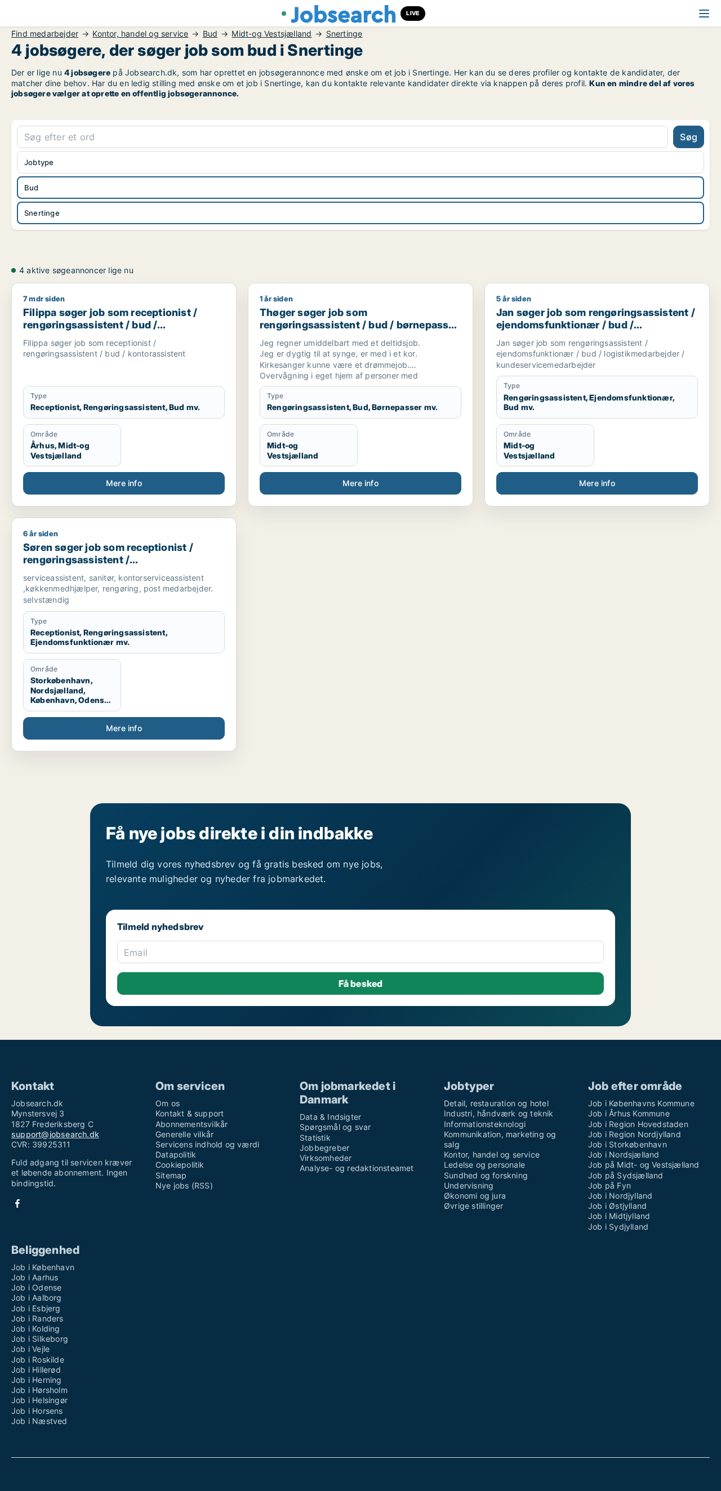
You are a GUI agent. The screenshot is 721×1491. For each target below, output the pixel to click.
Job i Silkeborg (39, 1338)
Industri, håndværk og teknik (499, 1113)
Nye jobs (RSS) (184, 1185)
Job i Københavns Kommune (641, 1103)
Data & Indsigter (330, 1116)
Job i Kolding (35, 1328)
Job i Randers (37, 1318)
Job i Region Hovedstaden (638, 1124)
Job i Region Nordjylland (634, 1134)
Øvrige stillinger (473, 1205)
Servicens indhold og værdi (207, 1144)
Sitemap (170, 1175)
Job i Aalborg (36, 1297)
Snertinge (344, 33)
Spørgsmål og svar (335, 1127)
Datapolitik (175, 1154)
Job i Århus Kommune (629, 1113)
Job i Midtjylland (619, 1216)
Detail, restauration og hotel (496, 1103)
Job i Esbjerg (36, 1308)
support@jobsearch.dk (55, 1134)
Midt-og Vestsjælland (271, 33)
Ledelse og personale (484, 1164)
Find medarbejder (44, 33)
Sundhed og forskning (486, 1175)
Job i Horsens (37, 1411)
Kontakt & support (189, 1113)
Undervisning (468, 1185)
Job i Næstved (39, 1421)
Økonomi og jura (475, 1195)
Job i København (42, 1267)
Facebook (17, 1203)
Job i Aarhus (34, 1277)
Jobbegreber (324, 1147)
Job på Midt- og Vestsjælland (644, 1164)
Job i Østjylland (617, 1205)
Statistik (315, 1137)
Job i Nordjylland (620, 1195)
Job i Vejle (30, 1349)
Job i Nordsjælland (624, 1154)
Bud (210, 33)
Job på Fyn (609, 1185)
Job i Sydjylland (618, 1226)
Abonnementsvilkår (191, 1124)
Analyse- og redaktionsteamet (357, 1168)
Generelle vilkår (184, 1134)
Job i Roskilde (37, 1359)
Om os (167, 1103)
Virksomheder (325, 1158)
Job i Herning (36, 1380)
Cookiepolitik (179, 1164)
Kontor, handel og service (140, 33)
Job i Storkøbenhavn (627, 1144)
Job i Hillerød (36, 1369)
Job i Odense (36, 1287)
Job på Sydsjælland (626, 1175)
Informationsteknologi (485, 1124)
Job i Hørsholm (39, 1390)
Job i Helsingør (39, 1400)
